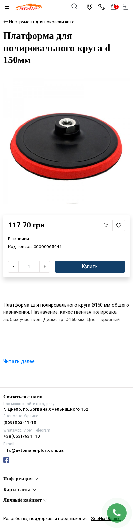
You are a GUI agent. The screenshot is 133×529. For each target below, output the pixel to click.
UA (51, 259)
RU (83, 259)
